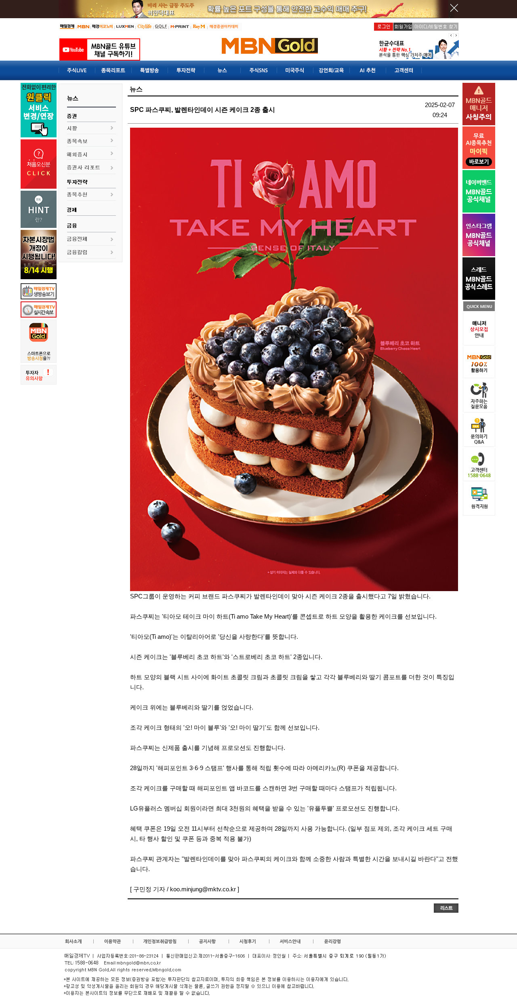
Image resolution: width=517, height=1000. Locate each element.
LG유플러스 (146, 808)
